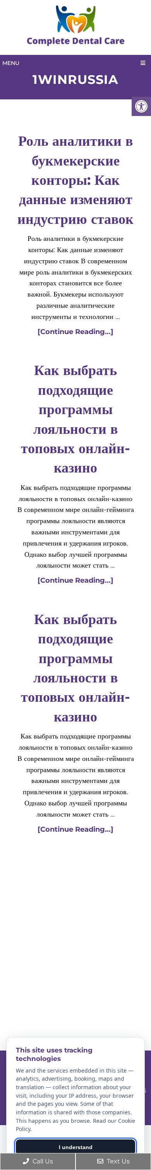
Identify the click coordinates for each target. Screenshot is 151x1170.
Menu (10, 63)
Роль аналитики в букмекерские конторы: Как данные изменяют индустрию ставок (75, 179)
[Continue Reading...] (75, 331)
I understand (76, 1147)
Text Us (117, 1161)
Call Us (42, 1161)
